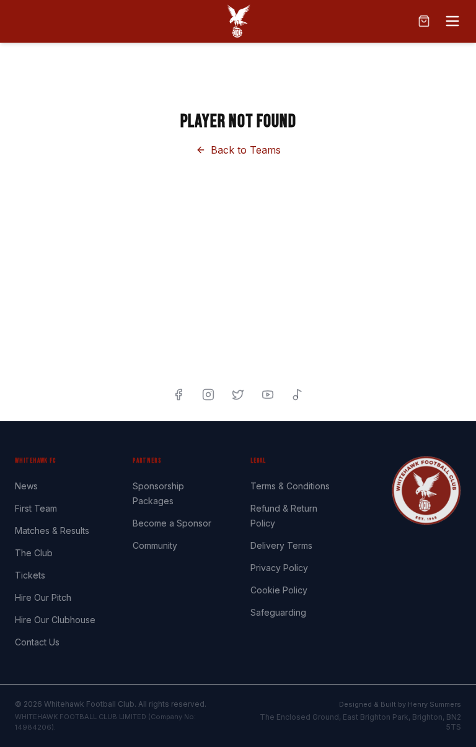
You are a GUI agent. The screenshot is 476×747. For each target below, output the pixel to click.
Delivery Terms (281, 545)
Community (155, 545)
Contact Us (37, 642)
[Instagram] (208, 394)
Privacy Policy (279, 567)
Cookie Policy (278, 590)
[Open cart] (424, 21)
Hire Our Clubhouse (55, 619)
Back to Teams (246, 150)
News (26, 486)
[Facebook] (178, 394)
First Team (36, 508)
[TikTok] (297, 394)
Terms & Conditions (290, 486)
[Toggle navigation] (452, 21)
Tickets (30, 575)
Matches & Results (52, 530)
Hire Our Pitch (43, 597)
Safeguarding (278, 612)
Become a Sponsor (172, 523)
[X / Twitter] (238, 394)
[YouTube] (268, 394)
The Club (34, 553)
